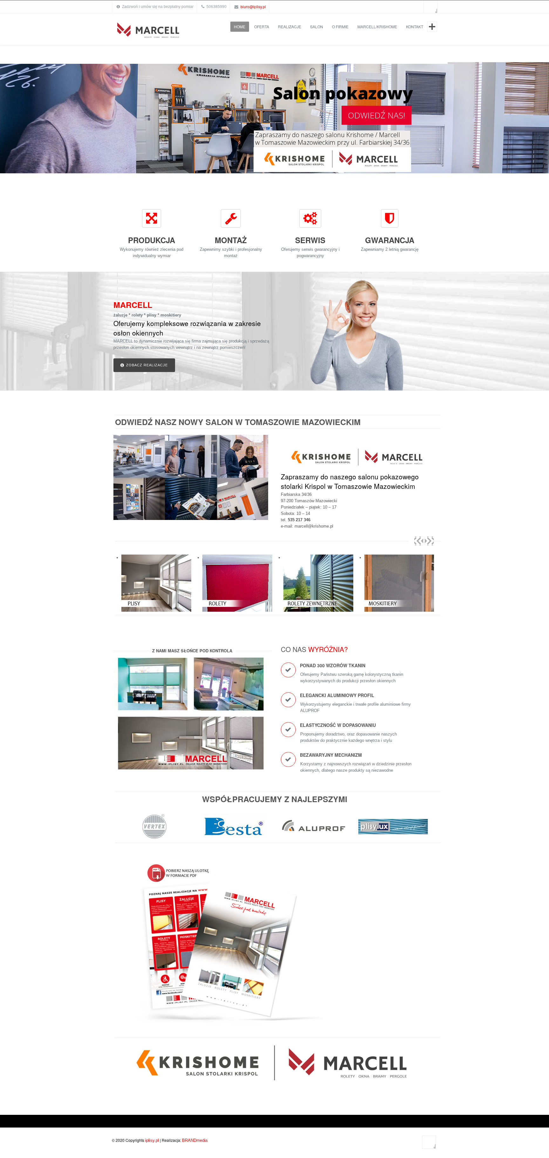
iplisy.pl (152, 1143)
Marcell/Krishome (377, 26)
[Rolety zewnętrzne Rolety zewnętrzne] (237, 585)
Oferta (261, 26)
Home (239, 26)
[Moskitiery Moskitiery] (318, 585)
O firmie (340, 26)
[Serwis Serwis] (399, 585)
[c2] (234, 829)
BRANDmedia (194, 1143)
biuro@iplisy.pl (253, 6)
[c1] (313, 829)
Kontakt (414, 26)
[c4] (393, 828)
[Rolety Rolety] (156, 585)
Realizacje (289, 26)
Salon (316, 26)
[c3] (154, 829)
